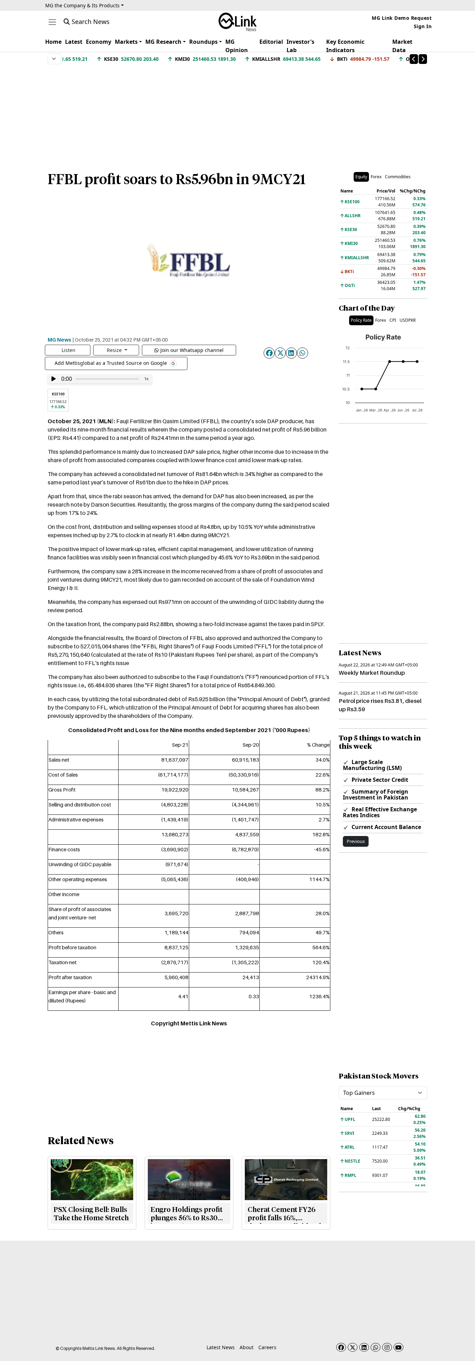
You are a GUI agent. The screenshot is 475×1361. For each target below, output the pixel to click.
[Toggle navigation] (52, 22)
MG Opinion (236, 46)
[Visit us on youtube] (398, 1347)
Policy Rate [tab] (361, 320)
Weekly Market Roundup (372, 672)
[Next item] (423, 59)
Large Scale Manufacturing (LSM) (372, 765)
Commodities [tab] (398, 177)
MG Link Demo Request (402, 18)
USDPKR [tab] (408, 320)
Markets (126, 42)
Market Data (402, 46)
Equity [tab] (361, 177)
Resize (115, 350)
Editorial (271, 42)
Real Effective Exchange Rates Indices (380, 812)
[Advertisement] (237, 114)
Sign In (423, 26)
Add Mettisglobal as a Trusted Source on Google (111, 363)
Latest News (221, 1347)
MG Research (163, 42)
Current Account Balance (385, 827)
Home (53, 42)
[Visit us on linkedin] (364, 1347)
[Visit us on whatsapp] (375, 1347)
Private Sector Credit (379, 780)
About (246, 1347)
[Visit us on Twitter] (352, 1347)
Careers (267, 1347)
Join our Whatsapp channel (192, 350)
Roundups (203, 42)
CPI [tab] (392, 320)
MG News (59, 339)
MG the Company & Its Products (82, 5)
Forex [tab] (376, 177)
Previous (356, 841)
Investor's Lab (300, 46)
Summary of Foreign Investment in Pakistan (375, 794)
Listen (68, 350)
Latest (73, 42)
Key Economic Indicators (345, 46)
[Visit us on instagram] (387, 1347)
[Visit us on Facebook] (341, 1347)
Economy (98, 42)
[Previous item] (414, 59)
